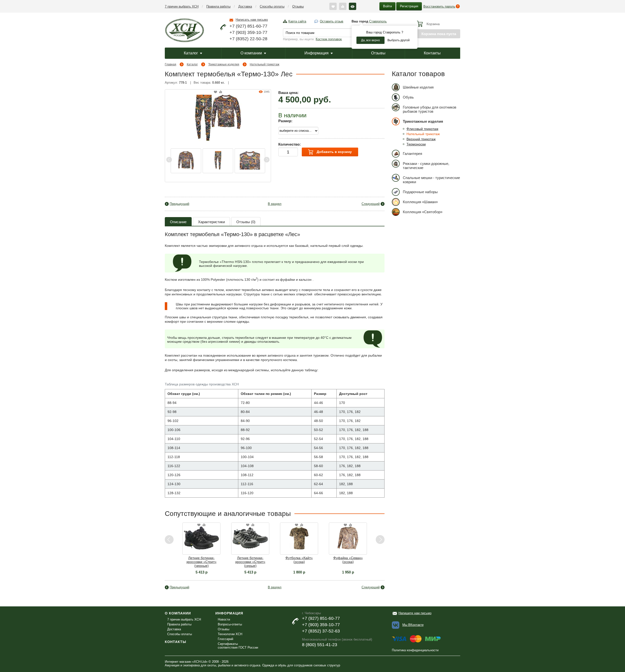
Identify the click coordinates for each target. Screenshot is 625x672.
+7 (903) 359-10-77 (248, 32)
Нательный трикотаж (264, 64)
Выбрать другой (398, 40)
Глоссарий (225, 639)
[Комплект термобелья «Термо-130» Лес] (218, 117)
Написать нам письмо (252, 19)
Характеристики (211, 222)
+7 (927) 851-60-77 (248, 26)
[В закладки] (215, 92)
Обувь (408, 97)
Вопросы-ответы (230, 624)
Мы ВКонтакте (413, 625)
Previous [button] (169, 159)
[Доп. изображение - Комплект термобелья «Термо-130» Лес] (186, 161)
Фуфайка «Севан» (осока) (314, 560)
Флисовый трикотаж (422, 129)
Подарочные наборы (420, 192)
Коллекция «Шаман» (420, 202)
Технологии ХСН (230, 634)
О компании (251, 53)
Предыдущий (179, 204)
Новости (224, 619)
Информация (316, 53)
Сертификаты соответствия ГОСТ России (238, 645)
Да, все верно (370, 40)
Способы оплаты (272, 6)
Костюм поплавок (329, 39)
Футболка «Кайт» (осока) (265, 560)
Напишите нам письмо (414, 613)
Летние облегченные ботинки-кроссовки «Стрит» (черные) (363, 562)
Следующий (371, 204)
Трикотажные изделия (223, 64)
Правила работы (218, 6)
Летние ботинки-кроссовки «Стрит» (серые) (217, 562)
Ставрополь (378, 21)
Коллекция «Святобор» (422, 212)
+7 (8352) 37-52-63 (321, 631)
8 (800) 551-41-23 (319, 644)
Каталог (191, 53)
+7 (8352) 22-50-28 (248, 38)
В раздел (274, 204)
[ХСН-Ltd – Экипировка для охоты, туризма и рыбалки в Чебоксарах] (184, 30)
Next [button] (267, 159)
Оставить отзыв (331, 21)
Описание (178, 222)
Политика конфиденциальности (415, 650)
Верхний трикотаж (421, 139)
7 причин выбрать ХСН (181, 6)
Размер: (285, 121)
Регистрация (409, 6)
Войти (387, 6)
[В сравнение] (220, 92)
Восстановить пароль (439, 6)
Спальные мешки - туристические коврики (431, 180)
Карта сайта (297, 21)
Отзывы (298, 6)
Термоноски (416, 144)
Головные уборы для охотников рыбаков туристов (429, 109)
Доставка (245, 6)
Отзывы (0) (245, 222)
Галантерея (412, 153)
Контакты (432, 53)
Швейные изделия (418, 87)
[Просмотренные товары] (352, 6)
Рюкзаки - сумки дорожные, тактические (426, 165)
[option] (186, 160)
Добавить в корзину (334, 152)
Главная (170, 64)
